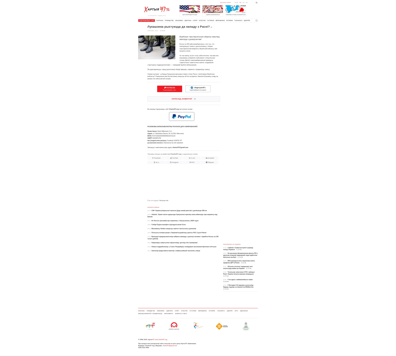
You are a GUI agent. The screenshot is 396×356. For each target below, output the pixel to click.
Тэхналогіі (238, 20)
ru (243, 2)
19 (211, 27)
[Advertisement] (179, 182)
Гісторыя (210, 20)
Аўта (236, 310)
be (240, 2)
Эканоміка (179, 20)
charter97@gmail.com (170, 345)
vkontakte (210, 158)
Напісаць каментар (184, 99)
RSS (192, 162)
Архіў (236, 2)
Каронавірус (168, 313)
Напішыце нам (163, 200)
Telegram (211, 162)
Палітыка (159, 20)
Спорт (195, 20)
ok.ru (157, 162)
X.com (193, 158)
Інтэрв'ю (229, 20)
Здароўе (247, 20)
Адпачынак (244, 310)
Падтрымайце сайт (169, 89)
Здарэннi (187, 20)
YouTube (175, 158)
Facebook (157, 158)
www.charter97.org (161, 339)
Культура (202, 20)
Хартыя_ (156, 9)
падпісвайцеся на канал (198, 89)
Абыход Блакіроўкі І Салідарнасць (150, 313)
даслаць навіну (225, 2)
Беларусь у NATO (181, 313)
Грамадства (169, 20)
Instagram (175, 162)
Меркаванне (220, 20)
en (247, 2)
